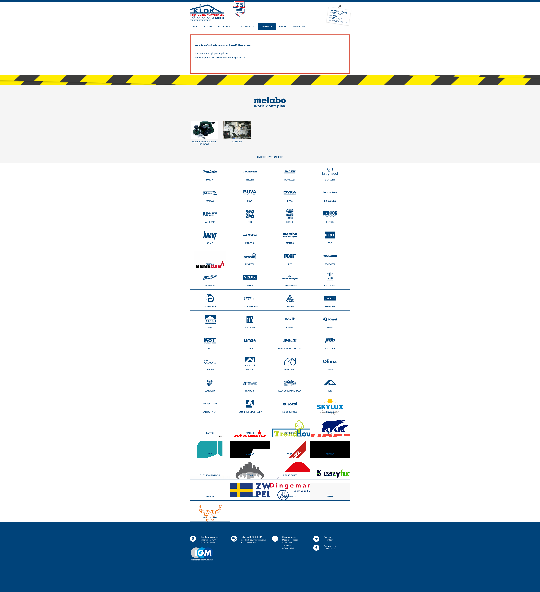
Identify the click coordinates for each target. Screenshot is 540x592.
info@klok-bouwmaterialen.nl (253, 540)
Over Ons (207, 27)
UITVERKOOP (299, 27)
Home (194, 27)
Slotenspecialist (245, 27)
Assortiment (224, 27)
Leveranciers (267, 27)
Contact (283, 27)
